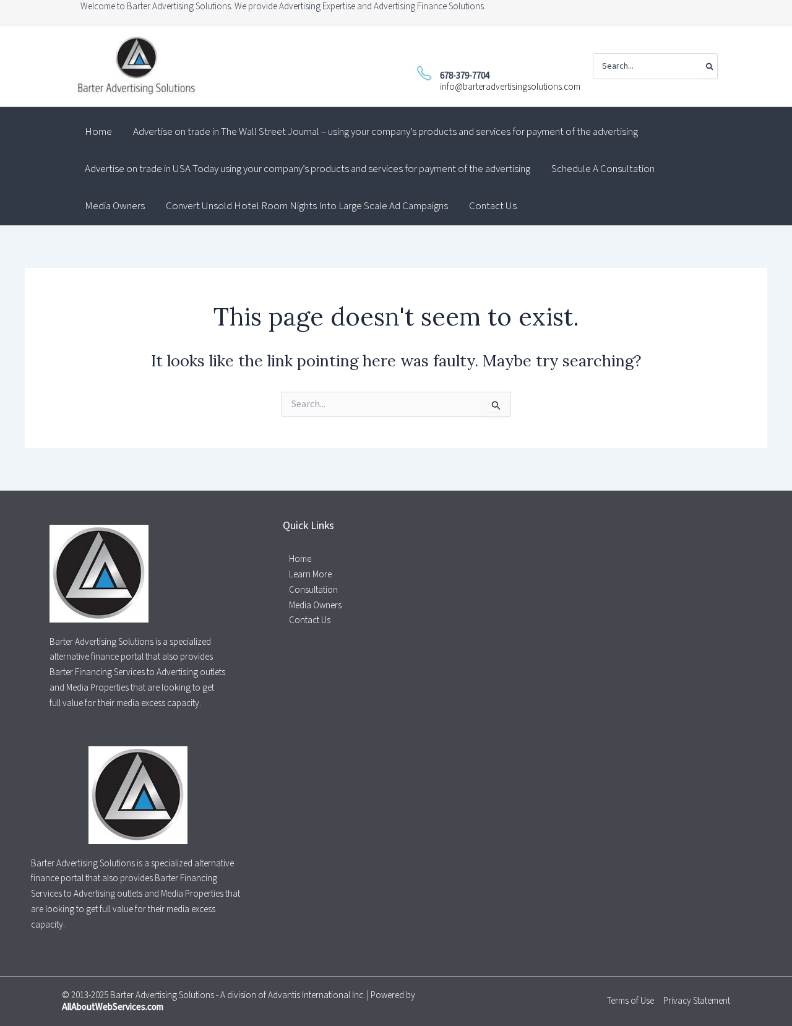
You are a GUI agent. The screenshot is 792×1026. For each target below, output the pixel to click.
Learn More (310, 574)
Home (300, 559)
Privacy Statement (696, 1000)
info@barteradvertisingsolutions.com (510, 86)
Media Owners (315, 605)
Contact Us (309, 620)
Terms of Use (630, 1000)
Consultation (313, 590)
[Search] (708, 66)
